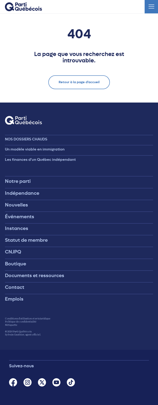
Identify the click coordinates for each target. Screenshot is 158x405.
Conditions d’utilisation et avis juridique (27, 318)
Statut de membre (26, 240)
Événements (19, 216)
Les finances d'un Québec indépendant (40, 159)
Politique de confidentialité (20, 321)
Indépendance (22, 193)
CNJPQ (13, 252)
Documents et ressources (34, 275)
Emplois (14, 299)
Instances (16, 228)
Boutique (15, 264)
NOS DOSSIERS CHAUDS (26, 139)
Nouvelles (16, 205)
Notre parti (18, 181)
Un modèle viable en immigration (35, 149)
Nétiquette (11, 325)
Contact (14, 287)
